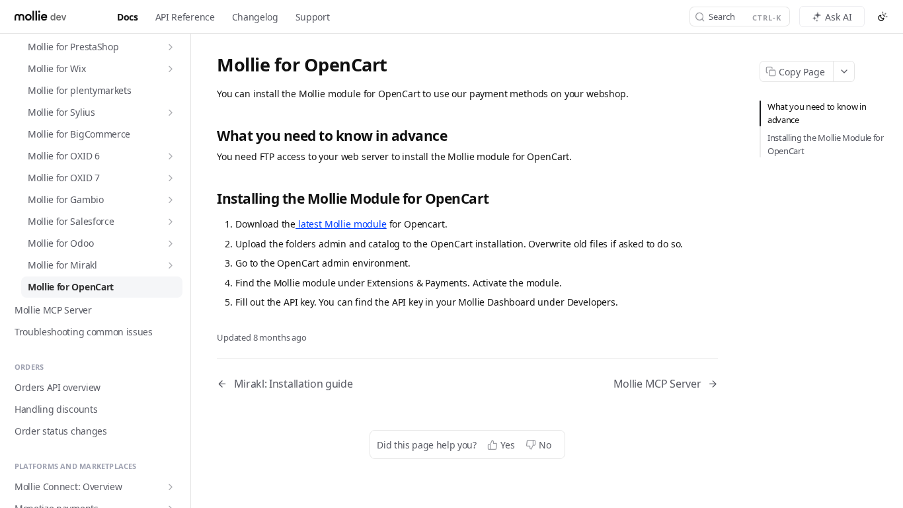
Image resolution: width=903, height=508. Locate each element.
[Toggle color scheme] (882, 16)
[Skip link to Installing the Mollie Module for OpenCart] (209, 198)
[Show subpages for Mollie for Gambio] (170, 199)
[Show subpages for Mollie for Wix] (170, 69)
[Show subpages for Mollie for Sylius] (170, 112)
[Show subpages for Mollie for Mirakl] (170, 265)
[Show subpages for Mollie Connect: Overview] (170, 487)
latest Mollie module (341, 224)
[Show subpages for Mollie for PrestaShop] (170, 47)
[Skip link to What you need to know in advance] (209, 135)
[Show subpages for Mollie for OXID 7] (170, 178)
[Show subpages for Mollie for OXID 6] (170, 156)
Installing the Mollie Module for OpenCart (825, 144)
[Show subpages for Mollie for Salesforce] (170, 221)
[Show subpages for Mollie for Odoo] (170, 243)
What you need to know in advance (816, 113)
